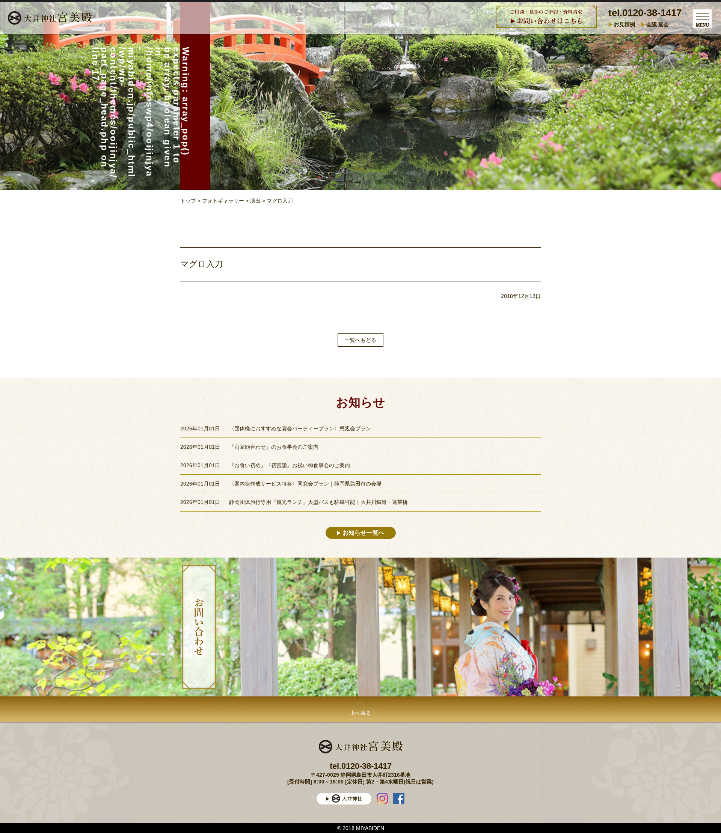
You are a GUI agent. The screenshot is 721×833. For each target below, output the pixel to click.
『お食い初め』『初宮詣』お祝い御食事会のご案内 (289, 465)
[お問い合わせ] (199, 627)
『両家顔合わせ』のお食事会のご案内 (273, 447)
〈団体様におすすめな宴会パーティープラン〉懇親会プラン (300, 429)
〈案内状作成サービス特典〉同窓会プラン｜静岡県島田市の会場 (305, 484)
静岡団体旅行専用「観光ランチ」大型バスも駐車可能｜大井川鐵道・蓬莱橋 (318, 502)
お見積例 (624, 24)
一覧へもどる (360, 340)
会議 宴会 (657, 24)
